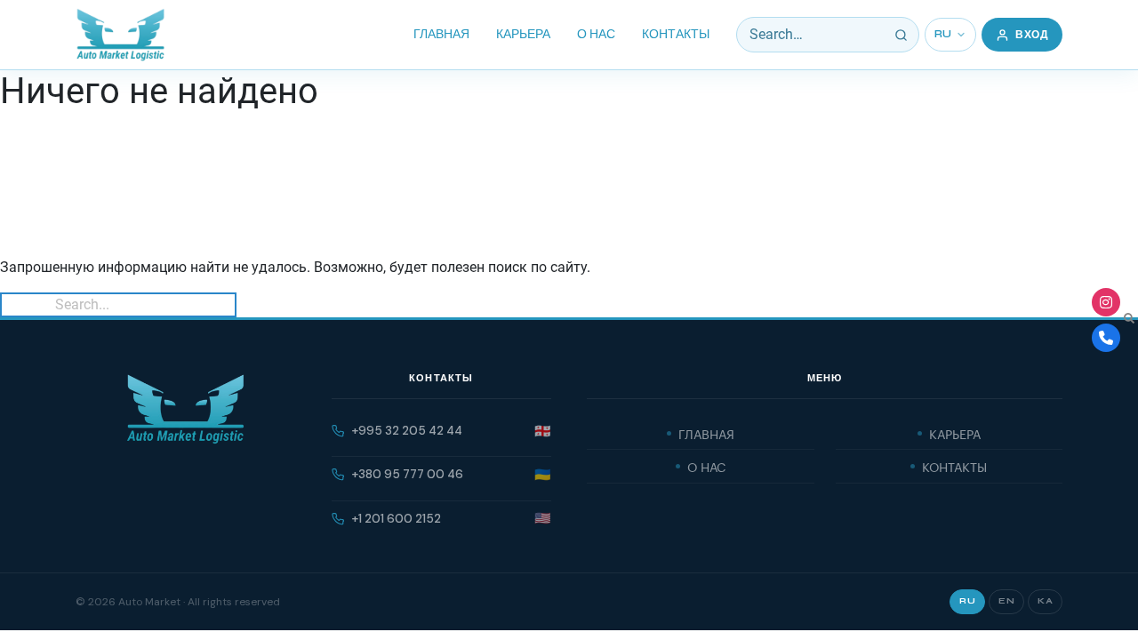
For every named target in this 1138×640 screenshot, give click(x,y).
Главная (441, 34)
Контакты (675, 34)
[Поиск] (901, 35)
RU (943, 34)
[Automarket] (1106, 302)
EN (1006, 601)
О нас (596, 34)
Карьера (523, 34)
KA (1045, 601)
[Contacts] (1106, 338)
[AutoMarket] (120, 34)
